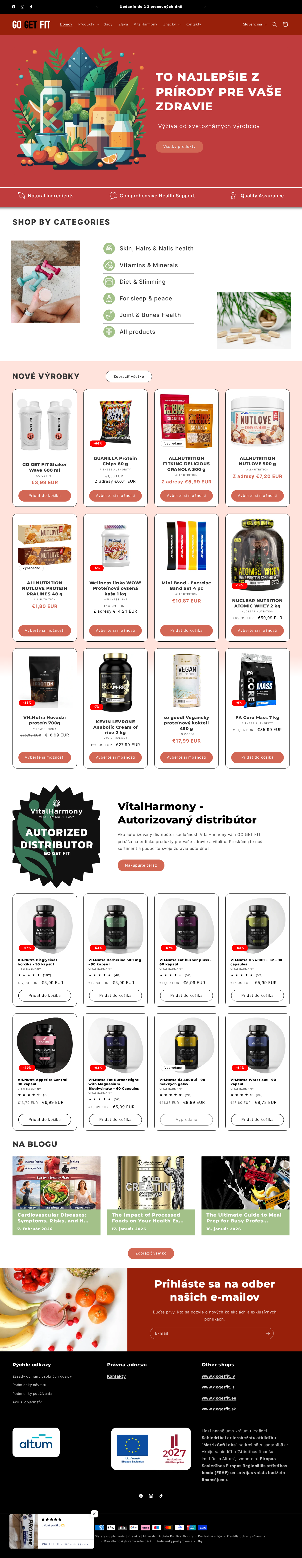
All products (137, 331)
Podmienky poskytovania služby (180, 1541)
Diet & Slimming (143, 281)
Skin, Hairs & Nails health (157, 248)
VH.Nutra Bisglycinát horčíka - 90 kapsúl (37, 962)
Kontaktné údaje (210, 1536)
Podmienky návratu (29, 1385)
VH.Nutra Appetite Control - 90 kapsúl (44, 1082)
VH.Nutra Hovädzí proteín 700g (44, 720)
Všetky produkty (179, 146)
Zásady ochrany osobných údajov (42, 1376)
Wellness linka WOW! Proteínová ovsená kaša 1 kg (115, 588)
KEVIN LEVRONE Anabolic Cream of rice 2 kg (115, 727)
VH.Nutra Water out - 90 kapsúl (253, 1082)
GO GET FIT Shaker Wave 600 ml (44, 467)
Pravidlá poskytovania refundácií (128, 1541)
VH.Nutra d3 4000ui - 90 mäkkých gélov (182, 1082)
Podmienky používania (32, 1394)
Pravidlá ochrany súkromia (246, 1536)
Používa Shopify (181, 1536)
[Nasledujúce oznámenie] (205, 7)
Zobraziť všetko (128, 376)
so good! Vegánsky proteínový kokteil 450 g (186, 723)
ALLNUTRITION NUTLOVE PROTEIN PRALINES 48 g (44, 588)
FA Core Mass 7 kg (257, 717)
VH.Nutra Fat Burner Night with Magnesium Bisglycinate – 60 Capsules (113, 1084)
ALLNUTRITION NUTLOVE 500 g (257, 461)
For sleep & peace (146, 298)
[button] (88, 24)
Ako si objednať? (27, 1402)
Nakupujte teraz (141, 865)
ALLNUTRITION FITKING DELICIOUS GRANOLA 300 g (186, 464)
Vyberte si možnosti (115, 496)
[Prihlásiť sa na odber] (267, 1333)
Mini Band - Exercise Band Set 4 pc (186, 585)
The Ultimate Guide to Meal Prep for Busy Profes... (244, 1218)
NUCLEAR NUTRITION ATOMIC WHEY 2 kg (257, 603)
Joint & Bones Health (150, 315)
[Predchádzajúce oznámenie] (97, 7)
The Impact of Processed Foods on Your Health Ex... (148, 1218)
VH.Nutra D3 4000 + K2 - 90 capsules (256, 962)
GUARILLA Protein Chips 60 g (115, 461)
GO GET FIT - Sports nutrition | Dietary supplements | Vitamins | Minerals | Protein (109, 1536)
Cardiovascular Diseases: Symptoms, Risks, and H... (53, 1218)
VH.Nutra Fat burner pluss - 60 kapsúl (185, 962)
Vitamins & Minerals (149, 265)
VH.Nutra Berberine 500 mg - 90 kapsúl (114, 962)
